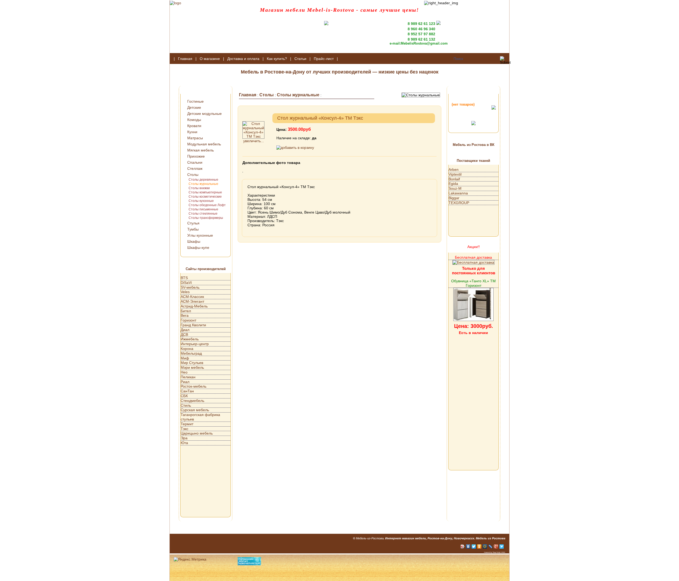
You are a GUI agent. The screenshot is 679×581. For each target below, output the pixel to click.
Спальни (194, 162)
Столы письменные (203, 209)
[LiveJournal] (490, 546)
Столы (192, 174)
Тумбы (193, 229)
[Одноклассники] (479, 546)
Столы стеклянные (203, 213)
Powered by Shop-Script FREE (494, 552)
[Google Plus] (496, 546)
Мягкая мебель (200, 150)
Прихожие (196, 156)
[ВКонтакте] (468, 546)
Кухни (192, 132)
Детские (194, 107)
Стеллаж (194, 168)
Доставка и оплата (243, 59)
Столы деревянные (203, 179)
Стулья (193, 223)
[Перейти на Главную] (175, 3)
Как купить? (277, 59)
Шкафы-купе (198, 247)
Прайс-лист (324, 59)
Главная (185, 59)
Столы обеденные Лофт (207, 205)
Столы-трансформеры (206, 218)
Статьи (300, 59)
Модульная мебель (204, 144)
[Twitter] (474, 546)
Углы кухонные (200, 235)
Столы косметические (205, 196)
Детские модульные (204, 113)
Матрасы (195, 138)
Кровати (194, 126)
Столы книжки (199, 188)
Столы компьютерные (205, 192)
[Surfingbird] (501, 546)
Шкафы (193, 241)
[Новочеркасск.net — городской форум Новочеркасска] (249, 564)
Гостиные (195, 101)
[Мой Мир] (485, 546)
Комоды (194, 120)
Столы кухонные (201, 201)
